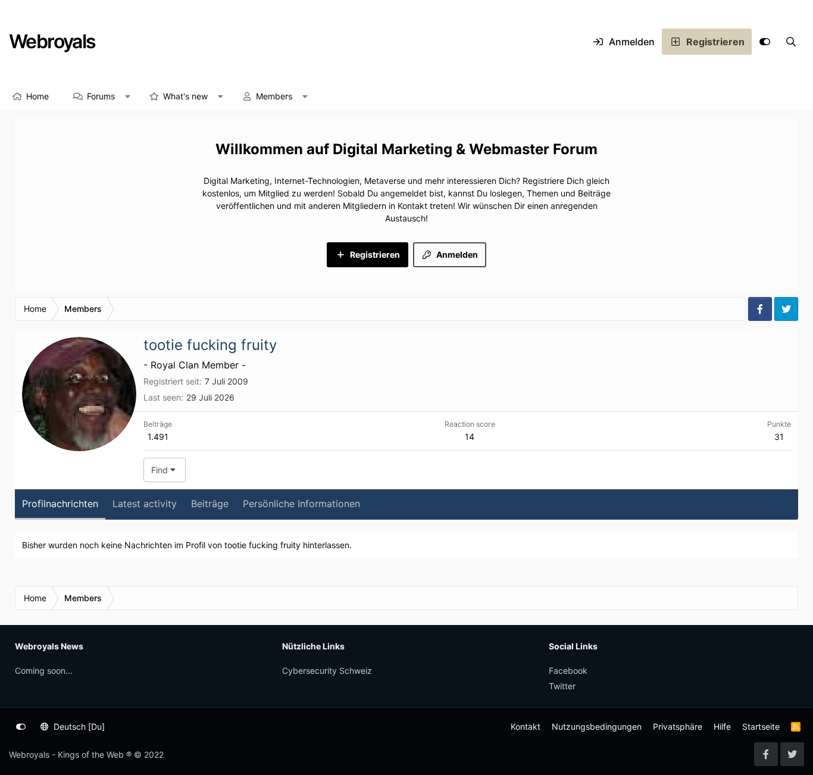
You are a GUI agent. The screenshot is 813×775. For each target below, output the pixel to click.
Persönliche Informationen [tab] (301, 504)
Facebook (568, 670)
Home (37, 96)
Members (274, 96)
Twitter (562, 686)
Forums (101, 96)
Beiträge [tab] (210, 504)
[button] (128, 96)
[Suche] (791, 42)
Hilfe (722, 726)
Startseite (761, 726)
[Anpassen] (765, 42)
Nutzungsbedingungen (597, 726)
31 (779, 437)
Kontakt (525, 726)
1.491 (158, 437)
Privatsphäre (677, 726)
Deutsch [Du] (78, 726)
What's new (185, 96)
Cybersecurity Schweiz (327, 670)
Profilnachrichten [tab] (60, 504)
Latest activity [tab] (144, 504)
